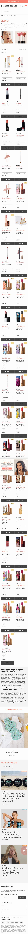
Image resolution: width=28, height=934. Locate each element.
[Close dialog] (27, 459)
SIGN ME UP (7, 468)
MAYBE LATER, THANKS (7, 473)
